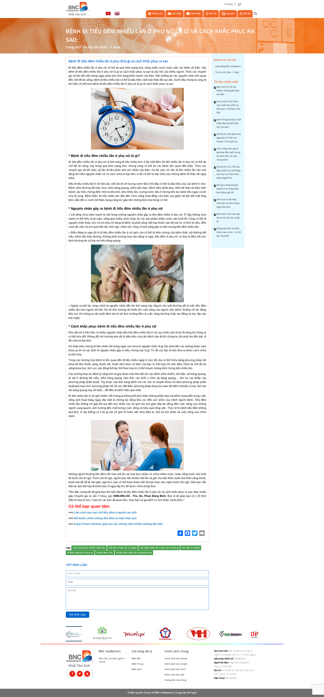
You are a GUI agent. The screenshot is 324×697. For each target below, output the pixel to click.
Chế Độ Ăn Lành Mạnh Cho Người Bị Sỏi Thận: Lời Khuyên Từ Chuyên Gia (229, 138)
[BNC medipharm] (80, 659)
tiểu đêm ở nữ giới (191, 548)
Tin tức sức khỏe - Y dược (101, 47)
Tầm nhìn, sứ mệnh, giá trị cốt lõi (111, 660)
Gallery (230, 14)
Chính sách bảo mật (174, 675)
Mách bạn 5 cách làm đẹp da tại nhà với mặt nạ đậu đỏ (228, 218)
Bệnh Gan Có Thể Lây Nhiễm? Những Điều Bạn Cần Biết (228, 91)
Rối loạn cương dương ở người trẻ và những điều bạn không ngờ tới (228, 189)
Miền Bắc (136, 658)
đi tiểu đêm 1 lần (104, 553)
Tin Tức (213, 14)
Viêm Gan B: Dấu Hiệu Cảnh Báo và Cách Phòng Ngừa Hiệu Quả (228, 203)
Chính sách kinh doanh (176, 658)
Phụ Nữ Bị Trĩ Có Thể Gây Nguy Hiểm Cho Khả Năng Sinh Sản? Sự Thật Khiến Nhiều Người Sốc (228, 172)
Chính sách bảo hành (175, 669)
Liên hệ (246, 14)
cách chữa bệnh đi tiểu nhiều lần (89, 548)
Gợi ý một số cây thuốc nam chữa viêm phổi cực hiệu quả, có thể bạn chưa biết (228, 107)
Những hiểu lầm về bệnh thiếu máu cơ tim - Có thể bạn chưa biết (229, 232)
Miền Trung (137, 664)
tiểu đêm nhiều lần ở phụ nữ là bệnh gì (159, 548)
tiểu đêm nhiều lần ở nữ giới (123, 548)
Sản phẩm (195, 14)
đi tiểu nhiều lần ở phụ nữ (80, 553)
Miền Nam (137, 669)
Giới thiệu (176, 14)
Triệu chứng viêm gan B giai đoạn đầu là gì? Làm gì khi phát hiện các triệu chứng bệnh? (228, 154)
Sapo (194, 692)
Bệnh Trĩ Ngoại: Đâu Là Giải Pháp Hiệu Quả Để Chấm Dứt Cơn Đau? (229, 123)
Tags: (68, 548)
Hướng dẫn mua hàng (175, 680)
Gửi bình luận (77, 614)
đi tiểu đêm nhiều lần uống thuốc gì (134, 553)
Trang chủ (157, 14)
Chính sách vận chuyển (176, 664)
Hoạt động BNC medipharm (228, 66)
